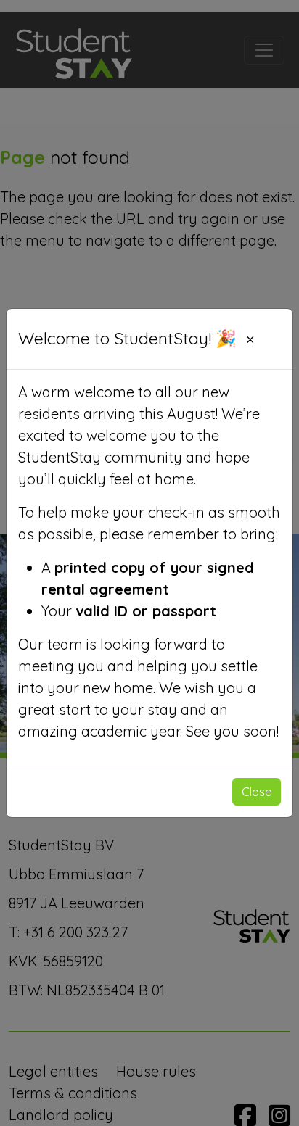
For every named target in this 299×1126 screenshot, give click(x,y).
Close (256, 792)
